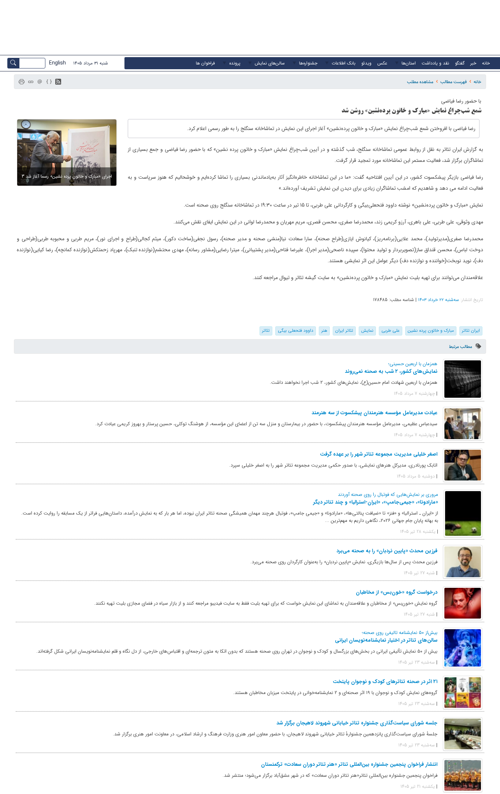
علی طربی (390, 330)
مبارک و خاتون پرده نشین (431, 330)
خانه (477, 81)
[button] (58, 82)
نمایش (367, 330)
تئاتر (266, 330)
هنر (324, 330)
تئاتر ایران (344, 330)
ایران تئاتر (471, 330)
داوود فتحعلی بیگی (295, 330)
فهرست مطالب (453, 81)
